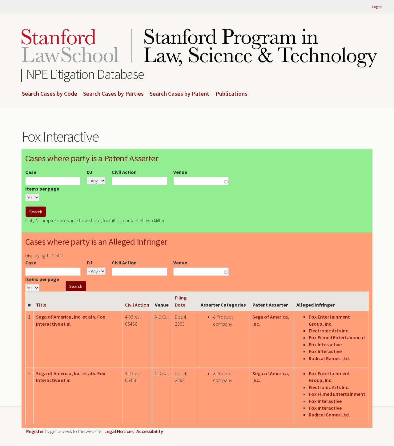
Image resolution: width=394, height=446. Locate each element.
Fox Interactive (325, 344)
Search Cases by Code (49, 93)
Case (30, 172)
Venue (180, 172)
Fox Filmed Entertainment (337, 337)
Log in (377, 6)
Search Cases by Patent (179, 93)
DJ (89, 172)
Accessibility (149, 431)
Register (35, 431)
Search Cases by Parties (113, 93)
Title (41, 305)
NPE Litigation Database (85, 74)
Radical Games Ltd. (329, 358)
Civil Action (124, 172)
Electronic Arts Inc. (329, 330)
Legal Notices (119, 431)
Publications (231, 93)
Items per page (42, 189)
